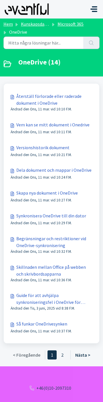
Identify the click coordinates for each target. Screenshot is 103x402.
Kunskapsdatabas (38, 24)
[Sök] (91, 43)
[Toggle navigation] (94, 9)
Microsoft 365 (71, 24)
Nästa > (82, 355)
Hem (8, 24)
